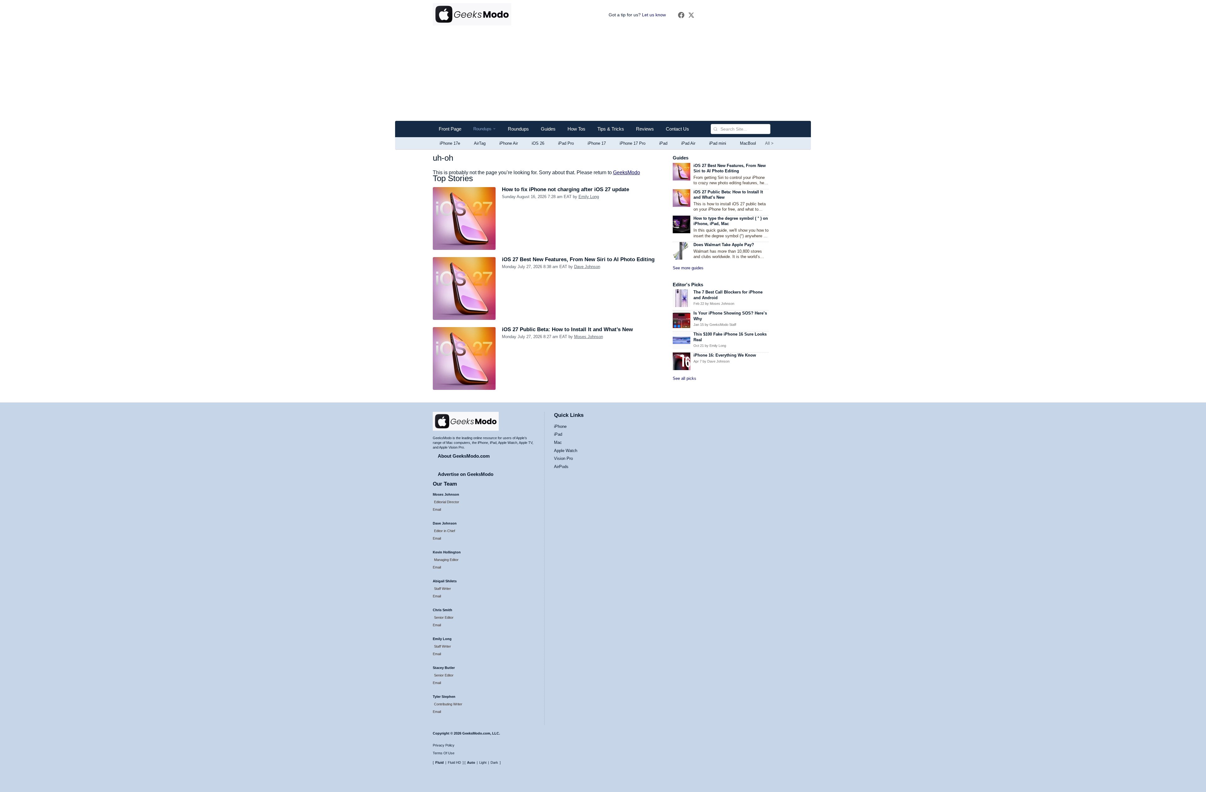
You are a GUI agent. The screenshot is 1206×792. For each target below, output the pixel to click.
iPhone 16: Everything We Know (724, 355)
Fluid (439, 762)
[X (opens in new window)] (691, 15)
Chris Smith (442, 610)
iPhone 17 (597, 143)
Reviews (645, 129)
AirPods (561, 466)
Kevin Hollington (447, 552)
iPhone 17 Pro (632, 143)
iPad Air (688, 143)
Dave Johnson (587, 266)
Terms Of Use (443, 753)
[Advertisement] (603, 74)
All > (769, 143)
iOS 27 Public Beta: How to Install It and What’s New (567, 329)
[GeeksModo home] (472, 15)
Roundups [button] (484, 129)
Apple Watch (565, 450)
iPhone (560, 426)
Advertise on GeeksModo (465, 474)
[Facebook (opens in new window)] (681, 15)
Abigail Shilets (445, 581)
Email (437, 509)
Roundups (518, 129)
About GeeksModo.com (464, 456)
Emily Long (589, 196)
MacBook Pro (752, 143)
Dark (494, 762)
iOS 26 (538, 143)
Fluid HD (454, 762)
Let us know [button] (654, 14)
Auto (471, 762)
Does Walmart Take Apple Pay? (723, 244)
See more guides (688, 268)
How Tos (576, 129)
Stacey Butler (444, 668)
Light (482, 762)
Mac (558, 442)
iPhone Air (508, 143)
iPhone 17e (450, 143)
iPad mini (717, 143)
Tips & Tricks (610, 129)
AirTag (480, 143)
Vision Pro (563, 458)
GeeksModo (626, 172)
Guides (548, 129)
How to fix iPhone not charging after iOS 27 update (565, 189)
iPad (663, 143)
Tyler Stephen (444, 696)
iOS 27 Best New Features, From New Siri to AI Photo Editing (578, 259)
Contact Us (677, 129)
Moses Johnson (588, 336)
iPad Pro (566, 143)
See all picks (684, 378)
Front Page (450, 129)
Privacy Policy (443, 745)
